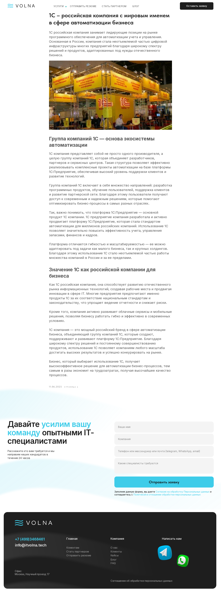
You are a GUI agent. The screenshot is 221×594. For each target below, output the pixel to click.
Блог (113, 559)
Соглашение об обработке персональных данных (141, 580)
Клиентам (72, 547)
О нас (114, 547)
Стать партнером (114, 6)
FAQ (113, 563)
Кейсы (114, 555)
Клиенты (116, 551)
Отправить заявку (164, 482)
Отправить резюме (83, 6)
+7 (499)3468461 (30, 539)
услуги (59, 6)
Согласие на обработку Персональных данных (183, 491)
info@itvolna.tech (30, 545)
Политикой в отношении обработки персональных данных (167, 494)
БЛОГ (136, 6)
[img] (164, 553)
